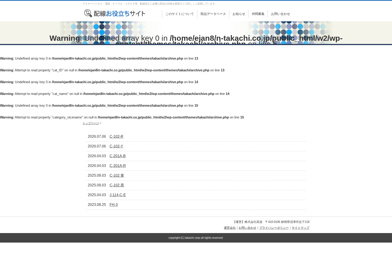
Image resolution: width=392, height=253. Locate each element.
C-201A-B (118, 156)
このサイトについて (179, 14)
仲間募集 (258, 14)
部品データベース (213, 14)
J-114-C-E (118, 195)
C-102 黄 (117, 175)
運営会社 (230, 227)
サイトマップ (300, 227)
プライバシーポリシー (274, 227)
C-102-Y (116, 146)
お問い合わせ (280, 14)
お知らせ (239, 14)
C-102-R (116, 136)
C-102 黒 (117, 185)
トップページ (91, 123)
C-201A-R (118, 166)
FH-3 (114, 205)
